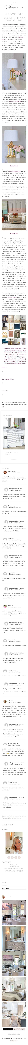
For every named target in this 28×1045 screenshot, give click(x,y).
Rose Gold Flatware (14, 359)
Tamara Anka (12, 743)
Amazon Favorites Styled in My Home (14, 872)
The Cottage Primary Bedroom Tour (14, 870)
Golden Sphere (10, 357)
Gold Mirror (7, 348)
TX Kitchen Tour (14, 865)
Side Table (21, 361)
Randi (9, 605)
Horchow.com (18, 101)
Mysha (10, 573)
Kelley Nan (11, 782)
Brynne (10, 506)
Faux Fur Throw (22, 363)
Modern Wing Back (11, 361)
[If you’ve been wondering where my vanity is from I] (14, 938)
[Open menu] (13, 2)
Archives (4, 885)
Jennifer (10, 471)
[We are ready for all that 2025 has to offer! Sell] (14, 912)
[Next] (22, 437)
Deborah (10, 670)
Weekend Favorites (17, 20)
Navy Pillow (13, 355)
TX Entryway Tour (14, 866)
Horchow (8, 20)
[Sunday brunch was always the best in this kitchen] (14, 1014)
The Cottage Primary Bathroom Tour (14, 868)
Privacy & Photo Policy (14, 1034)
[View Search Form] (15, 2)
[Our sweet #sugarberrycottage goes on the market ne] (14, 963)
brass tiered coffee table (15, 171)
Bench (23, 359)
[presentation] (14, 433)
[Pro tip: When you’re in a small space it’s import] (14, 989)
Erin (9, 700)
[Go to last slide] (5, 437)
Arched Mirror (22, 355)
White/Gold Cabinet (10, 363)
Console (19, 350)
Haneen (10, 640)
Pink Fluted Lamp (16, 348)
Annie (9, 538)
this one (11, 101)
